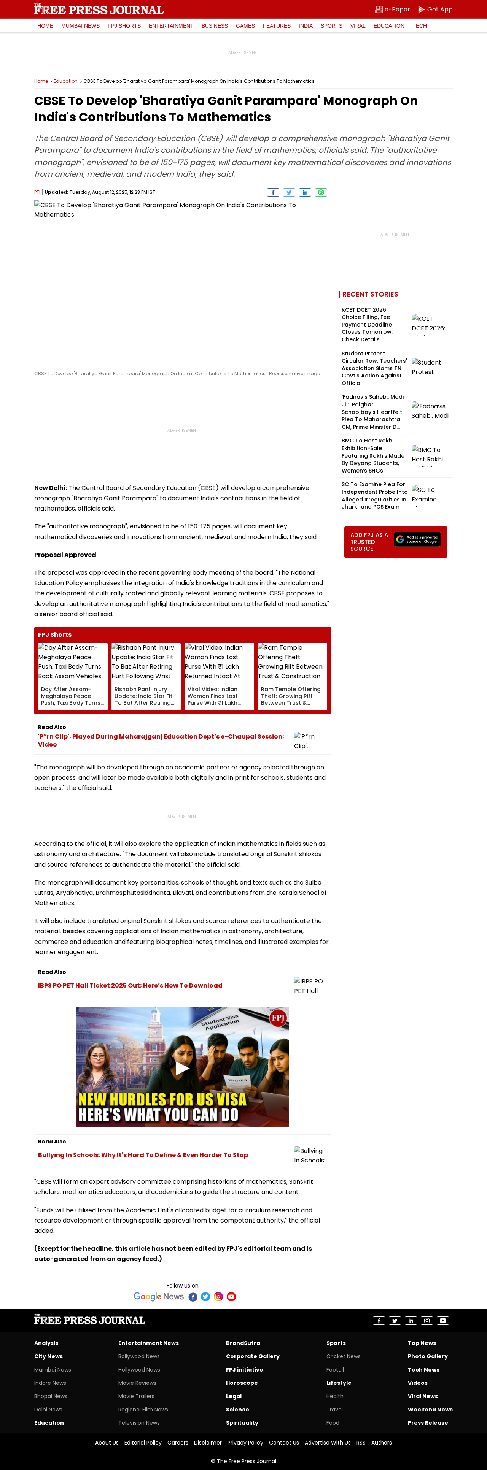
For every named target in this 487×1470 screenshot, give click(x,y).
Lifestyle (339, 1383)
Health (335, 1396)
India (306, 26)
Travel (334, 1409)
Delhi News (48, 1409)
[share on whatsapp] (321, 192)
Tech (419, 26)
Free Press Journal (99, 8)
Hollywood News (139, 1369)
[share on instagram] (427, 1320)
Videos (418, 1383)
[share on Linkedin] (305, 192)
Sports (331, 26)
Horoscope (242, 1383)
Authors (381, 1442)
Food (332, 1423)
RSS (361, 1442)
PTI (37, 192)
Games (245, 26)
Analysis (46, 1343)
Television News (139, 1423)
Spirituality (242, 1423)
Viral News (423, 1396)
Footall (335, 1369)
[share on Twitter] (289, 192)
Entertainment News (148, 1343)
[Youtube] (231, 1296)
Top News (422, 1343)
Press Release (428, 1423)
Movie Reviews (137, 1383)
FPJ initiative (244, 1369)
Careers (177, 1442)
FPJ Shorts (124, 26)
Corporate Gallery (253, 1356)
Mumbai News (80, 26)
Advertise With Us (328, 1442)
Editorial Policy (143, 1442)
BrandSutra (243, 1343)
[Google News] (159, 1296)
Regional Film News (143, 1409)
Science (237, 1409)
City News (48, 1356)
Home (45, 26)
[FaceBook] (192, 1296)
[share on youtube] (443, 1320)
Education (389, 26)
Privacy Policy (245, 1442)
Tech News (423, 1369)
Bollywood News (139, 1356)
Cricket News (343, 1356)
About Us (107, 1442)
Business (215, 26)
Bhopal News (50, 1396)
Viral (358, 26)
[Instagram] (218, 1296)
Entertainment (171, 26)
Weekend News (430, 1409)
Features (277, 26)
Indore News (50, 1383)
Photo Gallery (428, 1356)
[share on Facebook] (273, 192)
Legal (234, 1396)
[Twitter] (205, 1296)
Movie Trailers (136, 1396)
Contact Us (284, 1442)
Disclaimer (208, 1442)
